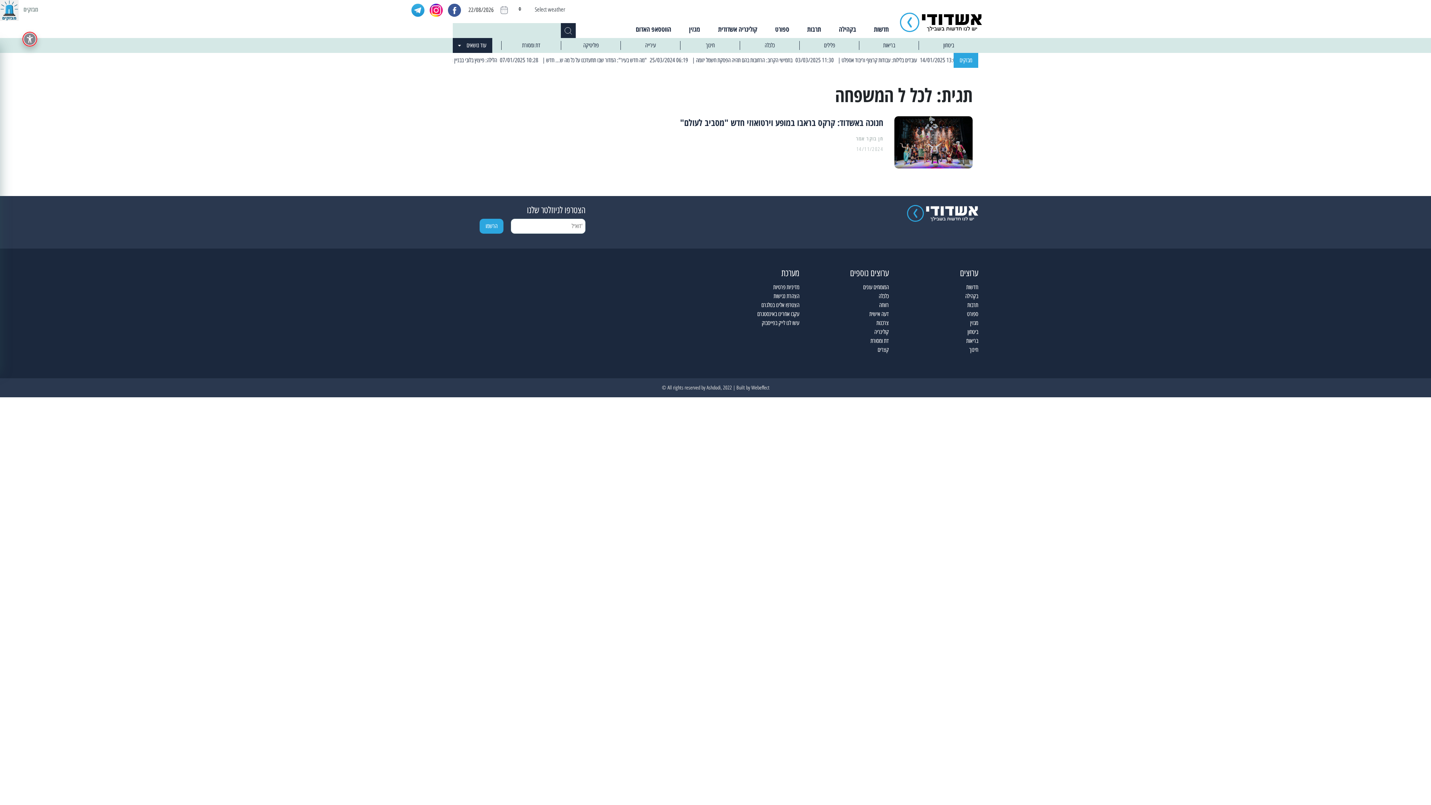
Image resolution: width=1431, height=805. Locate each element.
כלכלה (770, 45)
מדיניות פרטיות (786, 287)
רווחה (884, 305)
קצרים (883, 349)
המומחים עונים (876, 287)
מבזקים (966, 60)
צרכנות (882, 322)
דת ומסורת (531, 45)
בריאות (889, 45)
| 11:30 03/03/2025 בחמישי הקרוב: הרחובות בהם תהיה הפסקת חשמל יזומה (789, 60)
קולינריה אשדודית (737, 29)
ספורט (782, 29)
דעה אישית (879, 314)
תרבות (814, 29)
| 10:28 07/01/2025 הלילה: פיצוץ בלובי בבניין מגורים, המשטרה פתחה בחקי (493, 60)
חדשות (881, 29)
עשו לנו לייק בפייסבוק (780, 322)
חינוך (710, 45)
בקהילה (847, 29)
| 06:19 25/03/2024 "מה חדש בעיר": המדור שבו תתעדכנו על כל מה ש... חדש (641, 60)
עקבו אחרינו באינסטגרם (778, 314)
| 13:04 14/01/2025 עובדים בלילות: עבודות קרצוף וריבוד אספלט (924, 60)
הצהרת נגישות (786, 296)
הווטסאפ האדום (653, 29)
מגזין (694, 29)
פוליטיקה (591, 45)
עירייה (650, 45)
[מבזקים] (9, 9)
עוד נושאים (476, 45)
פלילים (829, 45)
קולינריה (881, 331)
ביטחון (948, 45)
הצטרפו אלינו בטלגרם (780, 305)
